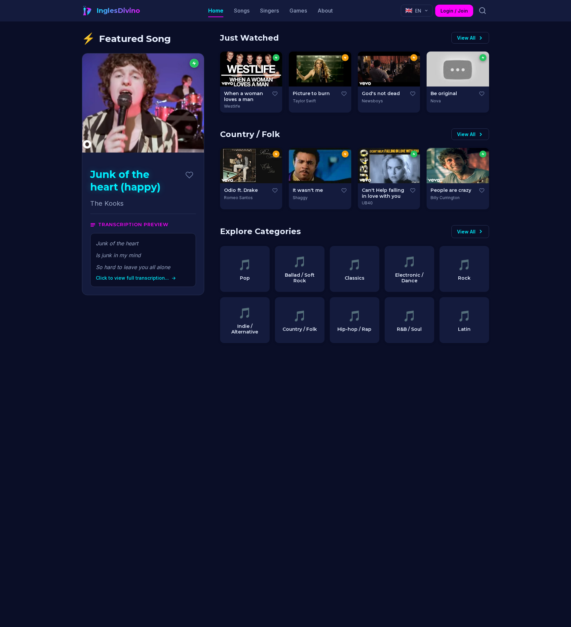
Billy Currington (445, 197)
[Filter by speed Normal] (345, 57)
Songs (241, 10)
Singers (269, 10)
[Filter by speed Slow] (276, 57)
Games (298, 10)
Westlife (232, 106)
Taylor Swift (304, 100)
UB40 (367, 202)
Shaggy (300, 197)
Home (215, 10)
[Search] (482, 10)
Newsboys (372, 100)
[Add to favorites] (189, 175)
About (325, 10)
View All (466, 38)
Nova (436, 100)
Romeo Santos (238, 197)
